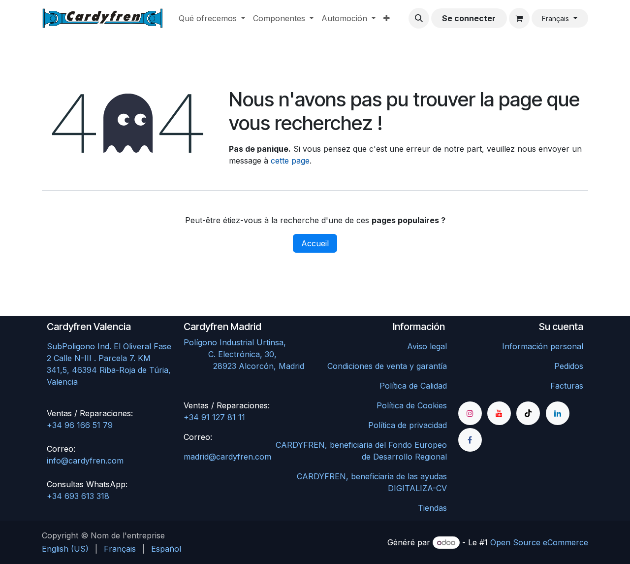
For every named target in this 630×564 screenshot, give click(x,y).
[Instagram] (470, 413)
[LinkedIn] (557, 413)
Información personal (542, 346)
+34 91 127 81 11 (214, 417)
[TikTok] (528, 413)
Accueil (315, 243)
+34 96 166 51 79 (80, 425)
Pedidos (568, 366)
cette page (290, 161)
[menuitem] (212, 18)
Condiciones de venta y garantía (387, 366)
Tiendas (432, 508)
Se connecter (469, 18)
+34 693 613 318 (78, 496)
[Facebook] (470, 440)
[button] (419, 18)
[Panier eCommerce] (519, 18)
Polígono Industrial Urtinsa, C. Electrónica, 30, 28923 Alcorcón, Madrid (246, 354)
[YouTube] (499, 413)
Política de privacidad (407, 425)
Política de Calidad (413, 386)
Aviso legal (427, 346)
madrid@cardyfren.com (227, 457)
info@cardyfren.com (85, 460)
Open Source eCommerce (539, 542)
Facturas (566, 386)
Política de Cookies (412, 405)
